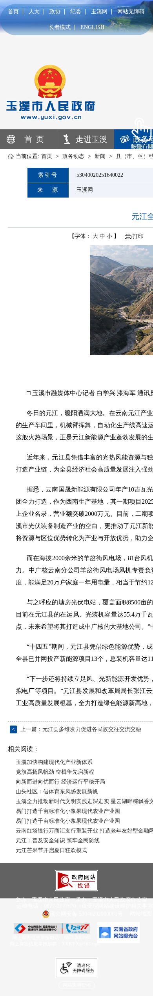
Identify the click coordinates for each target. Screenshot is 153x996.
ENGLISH (92, 27)
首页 (13, 12)
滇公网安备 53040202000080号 (86, 914)
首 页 (34, 139)
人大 (34, 12)
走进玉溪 (91, 139)
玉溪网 (99, 12)
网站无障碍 (131, 12)
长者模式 (60, 27)
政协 (54, 12)
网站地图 (141, 913)
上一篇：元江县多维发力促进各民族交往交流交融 (76, 729)
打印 (138, 236)
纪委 (75, 12)
